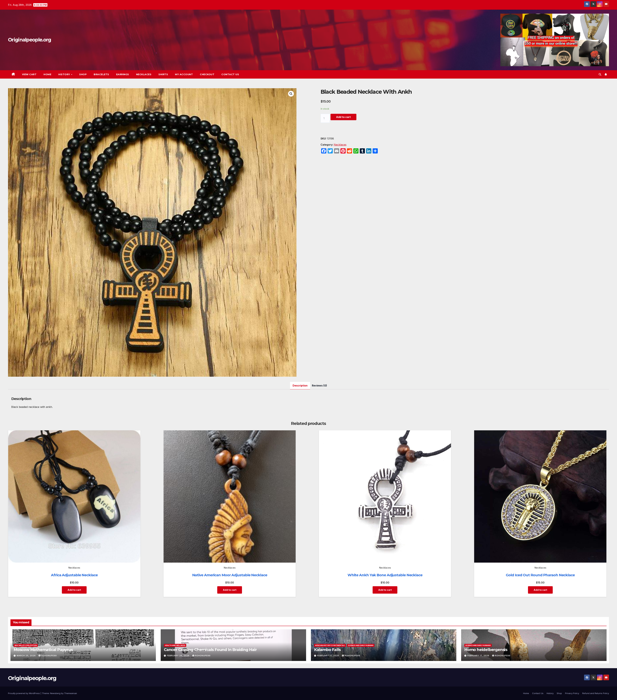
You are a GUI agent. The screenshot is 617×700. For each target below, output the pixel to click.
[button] (600, 74)
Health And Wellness (175, 645)
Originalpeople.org (29, 40)
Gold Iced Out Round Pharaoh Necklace (540, 575)
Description (300, 385)
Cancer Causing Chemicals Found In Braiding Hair (210, 649)
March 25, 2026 (26, 655)
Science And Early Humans (360, 645)
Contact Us (230, 74)
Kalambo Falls (327, 649)
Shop (83, 74)
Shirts (163, 74)
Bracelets (101, 74)
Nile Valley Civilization (26, 645)
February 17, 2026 (328, 655)
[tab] (300, 385)
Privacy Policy (572, 693)
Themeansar (70, 693)
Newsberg (55, 693)
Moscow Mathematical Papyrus (43, 649)
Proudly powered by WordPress (24, 693)
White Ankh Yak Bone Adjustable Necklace (385, 575)
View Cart (29, 74)
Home (47, 74)
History (64, 74)
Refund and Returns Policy (595, 693)
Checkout (207, 74)
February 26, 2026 (178, 655)
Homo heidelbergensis (485, 649)
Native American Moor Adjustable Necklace (229, 575)
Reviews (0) (319, 385)
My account (184, 74)
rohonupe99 (49, 655)
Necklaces (144, 74)
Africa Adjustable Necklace (74, 575)
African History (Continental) (330, 645)
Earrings (122, 74)
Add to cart (343, 117)
